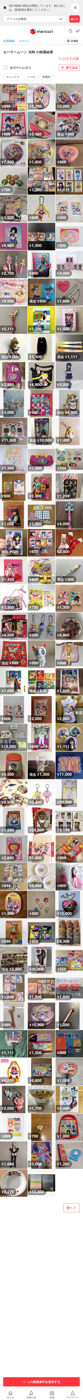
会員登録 (9, 41)
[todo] (77, 31)
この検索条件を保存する (43, 1381)
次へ (69, 1207)
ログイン (25, 41)
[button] (70, 31)
